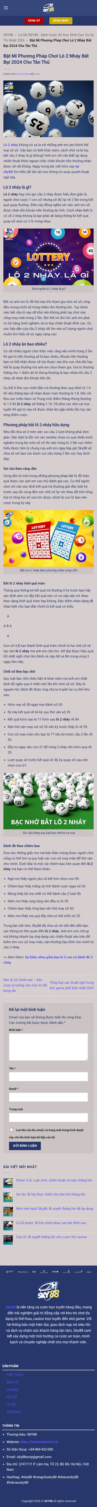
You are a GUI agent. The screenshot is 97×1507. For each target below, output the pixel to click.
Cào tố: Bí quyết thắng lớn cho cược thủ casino (51, 1237)
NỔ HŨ (12, 1397)
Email (13, 1089)
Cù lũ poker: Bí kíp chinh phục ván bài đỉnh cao (51, 1223)
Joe (37, 74)
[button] (6, 7)
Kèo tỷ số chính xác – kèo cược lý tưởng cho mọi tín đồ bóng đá (25, 985)
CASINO (13, 1390)
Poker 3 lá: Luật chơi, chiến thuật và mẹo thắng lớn (54, 1180)
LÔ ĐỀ (11, 1404)
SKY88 (8, 35)
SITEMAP (14, 1412)
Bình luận (16, 1030)
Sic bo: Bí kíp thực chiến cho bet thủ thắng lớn (50, 1194)
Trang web (16, 1109)
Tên (12, 1068)
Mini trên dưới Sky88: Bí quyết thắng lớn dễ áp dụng (54, 1209)
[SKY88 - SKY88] (48, 8)
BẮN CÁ (13, 1382)
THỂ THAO (15, 1375)
